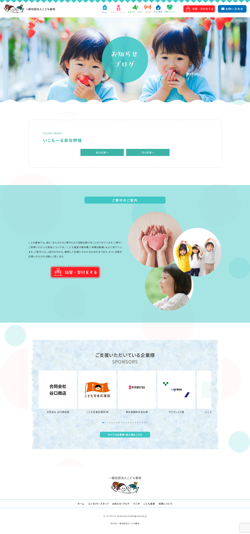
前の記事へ (102, 152)
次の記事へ (147, 152)
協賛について (166, 503)
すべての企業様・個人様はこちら (125, 434)
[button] (103, 422)
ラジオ (136, 503)
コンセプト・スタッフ (98, 503)
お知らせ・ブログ (120, 503)
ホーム (80, 503)
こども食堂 (149, 503)
